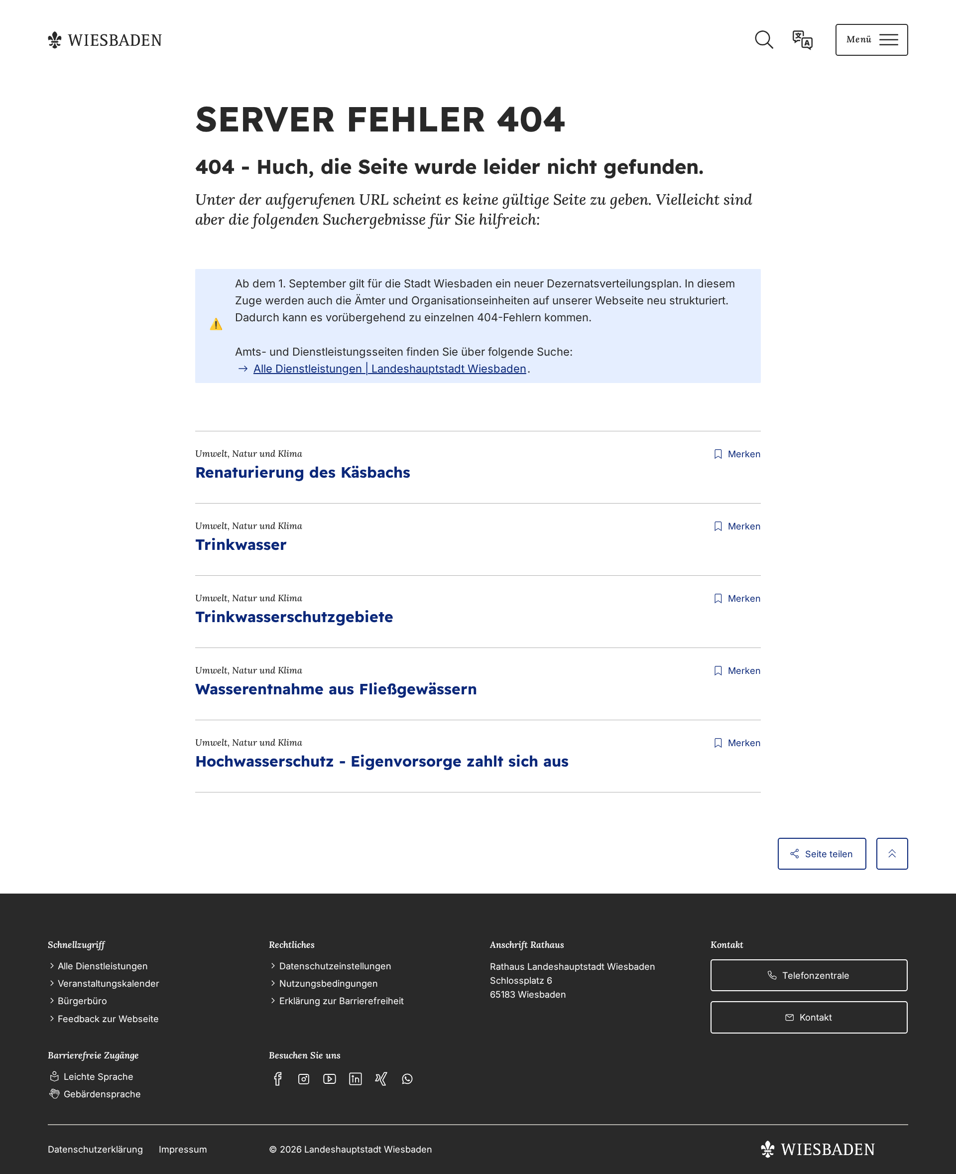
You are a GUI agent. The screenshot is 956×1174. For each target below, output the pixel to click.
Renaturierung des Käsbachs (302, 472)
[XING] (381, 1079)
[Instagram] (304, 1079)
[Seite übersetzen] (802, 39)
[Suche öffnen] (763, 39)
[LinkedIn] (355, 1079)
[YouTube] (330, 1079)
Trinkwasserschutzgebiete (294, 616)
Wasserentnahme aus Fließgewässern (336, 688)
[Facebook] (278, 1079)
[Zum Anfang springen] (892, 854)
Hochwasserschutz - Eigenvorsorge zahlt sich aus (382, 761)
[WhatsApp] (407, 1079)
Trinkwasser (241, 544)
